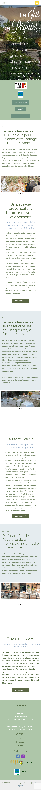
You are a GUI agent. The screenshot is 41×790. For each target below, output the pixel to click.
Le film (20, 738)
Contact (20, 746)
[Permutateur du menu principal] (37, 3)
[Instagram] (23, 756)
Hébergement (20, 742)
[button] (3, 184)
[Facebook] (18, 756)
